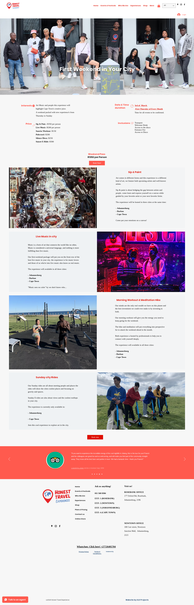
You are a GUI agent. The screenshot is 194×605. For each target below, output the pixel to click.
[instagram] (181, 4)
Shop (77, 505)
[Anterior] (9, 459)
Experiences (80, 500)
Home (77, 487)
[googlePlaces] (178, 4)
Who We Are (80, 496)
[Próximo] (185, 459)
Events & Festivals (82, 491)
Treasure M (69, 463)
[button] (135, 5)
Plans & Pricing (81, 510)
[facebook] (184, 4)
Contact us (80, 514)
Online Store (80, 519)
